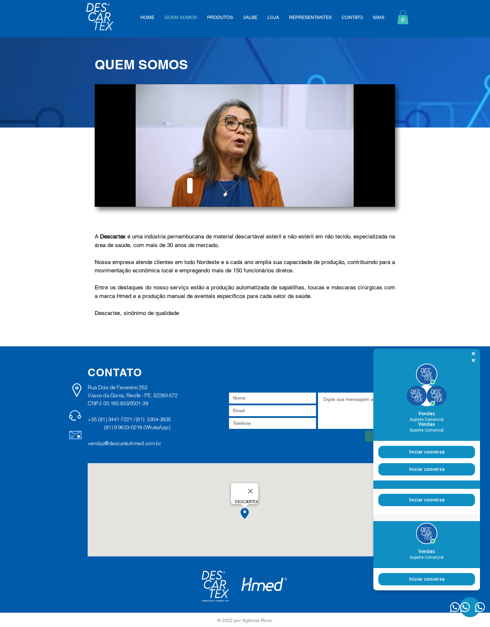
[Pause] (103, 197)
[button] (403, 17)
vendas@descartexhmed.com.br (124, 443)
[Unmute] (114, 197)
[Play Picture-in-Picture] (374, 197)
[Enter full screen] (386, 197)
